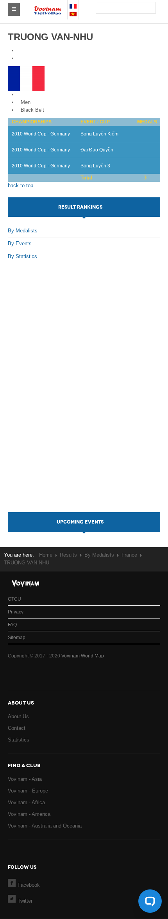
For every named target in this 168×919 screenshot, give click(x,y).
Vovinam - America (29, 814)
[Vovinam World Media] (47, 6)
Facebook (29, 885)
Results (68, 555)
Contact (16, 728)
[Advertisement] (84, 395)
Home (45, 555)
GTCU (14, 599)
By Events (20, 243)
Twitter (25, 901)
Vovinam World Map (82, 656)
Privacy (15, 612)
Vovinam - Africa (26, 802)
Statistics (18, 740)
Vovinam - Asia (25, 779)
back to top (20, 185)
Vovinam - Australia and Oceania (45, 826)
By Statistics (22, 256)
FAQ (12, 624)
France (28, 94)
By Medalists (23, 231)
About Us (18, 716)
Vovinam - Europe (28, 791)
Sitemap (16, 637)
